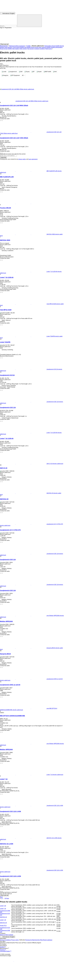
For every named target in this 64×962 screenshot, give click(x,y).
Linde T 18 (3, 920)
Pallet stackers (8, 47)
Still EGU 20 (4, 499)
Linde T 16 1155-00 (6, 277)
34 (5, 898)
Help (6, 934)
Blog (41, 940)
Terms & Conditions (5, 940)
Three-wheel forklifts (18, 47)
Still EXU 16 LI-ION (6, 844)
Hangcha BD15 (5, 654)
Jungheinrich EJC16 (7, 375)
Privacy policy (15, 940)
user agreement (33, 159)
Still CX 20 (3, 468)
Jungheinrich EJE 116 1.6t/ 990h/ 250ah (14, 105)
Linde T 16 (3, 779)
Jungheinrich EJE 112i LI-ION (10, 811)
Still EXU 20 (3, 922)
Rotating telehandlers (57, 47)
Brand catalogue (47, 940)
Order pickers (23, 48)
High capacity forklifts (44, 47)
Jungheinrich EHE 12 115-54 (10, 685)
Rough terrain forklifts (6, 48)
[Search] (29, 20)
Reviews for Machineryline (32, 940)
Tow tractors (30, 48)
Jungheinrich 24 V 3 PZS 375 (10, 530)
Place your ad (4, 895)
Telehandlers (47, 46)
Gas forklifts (27, 47)
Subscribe (3, 157)
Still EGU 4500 (5, 240)
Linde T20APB (5, 342)
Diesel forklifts (56, 46)
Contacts (10, 934)
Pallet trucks (48, 48)
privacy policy (22, 159)
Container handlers (39, 48)
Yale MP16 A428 (5, 310)
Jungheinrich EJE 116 (8, 407)
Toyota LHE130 (5, 208)
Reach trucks (34, 47)
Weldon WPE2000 (6, 621)
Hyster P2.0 (3, 925)
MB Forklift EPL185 (7, 177)
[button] (32, 35)
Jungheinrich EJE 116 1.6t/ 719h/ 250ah (14, 138)
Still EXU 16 (3, 917)
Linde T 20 (3, 905)
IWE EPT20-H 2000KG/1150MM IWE (12, 716)
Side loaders (15, 48)
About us (2, 934)
